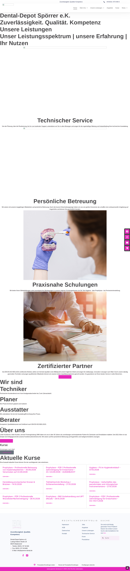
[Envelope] (127, 242)
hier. (104, 533)
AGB (63, 527)
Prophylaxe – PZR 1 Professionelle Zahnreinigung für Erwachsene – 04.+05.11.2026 (104, 498)
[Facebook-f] (23, 555)
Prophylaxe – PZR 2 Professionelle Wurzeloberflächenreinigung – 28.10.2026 (21, 497)
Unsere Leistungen (96, 8)
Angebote (110, 8)
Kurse (117, 8)
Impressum (65, 524)
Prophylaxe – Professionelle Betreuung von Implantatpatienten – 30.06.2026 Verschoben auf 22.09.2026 (20, 469)
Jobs (83, 524)
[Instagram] (127, 237)
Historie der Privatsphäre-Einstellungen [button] (68, 565)
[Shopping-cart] (127, 248)
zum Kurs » (6, 476)
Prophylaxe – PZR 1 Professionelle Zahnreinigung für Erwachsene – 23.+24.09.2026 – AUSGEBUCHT (61, 469)
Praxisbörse (85, 539)
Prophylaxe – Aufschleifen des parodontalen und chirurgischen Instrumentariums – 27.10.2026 (103, 484)
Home (75, 8)
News (123, 8)
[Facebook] (127, 231)
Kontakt (64, 533)
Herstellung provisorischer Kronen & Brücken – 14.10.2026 (19, 483)
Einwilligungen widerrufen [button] (88, 565)
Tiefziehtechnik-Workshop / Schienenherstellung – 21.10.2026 (61, 483)
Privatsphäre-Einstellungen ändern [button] (46, 565)
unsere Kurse (7, 452)
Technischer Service (88, 533)
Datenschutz (66, 530)
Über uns (83, 8)
